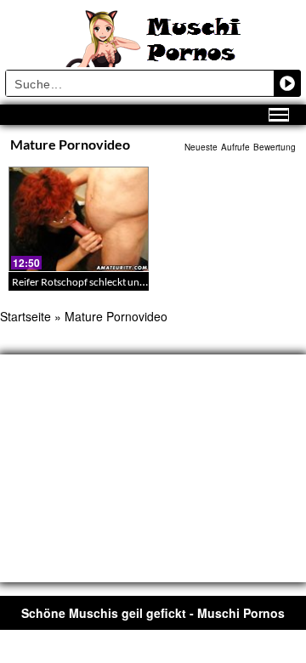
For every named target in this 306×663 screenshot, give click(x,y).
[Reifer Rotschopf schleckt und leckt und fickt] (78, 219)
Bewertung (274, 147)
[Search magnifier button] (287, 83)
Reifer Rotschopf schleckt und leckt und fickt (110, 281)
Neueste (201, 147)
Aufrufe (235, 147)
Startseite (25, 316)
